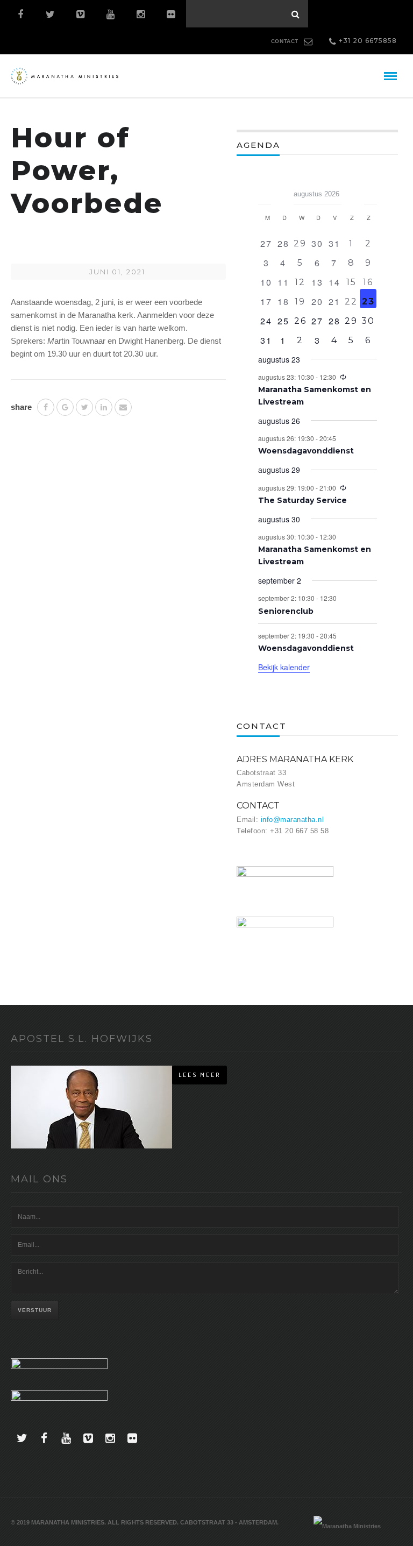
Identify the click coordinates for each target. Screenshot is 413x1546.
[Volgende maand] (370, 190)
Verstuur (35, 1310)
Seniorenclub (286, 611)
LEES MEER (199, 1075)
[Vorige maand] (264, 190)
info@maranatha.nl (292, 819)
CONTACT (284, 41)
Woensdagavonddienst (306, 451)
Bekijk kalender (284, 667)
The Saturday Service (302, 500)
